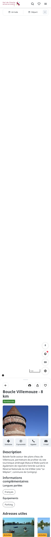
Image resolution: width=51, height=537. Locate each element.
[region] (25, 194)
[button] (25, 12)
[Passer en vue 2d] (45, 362)
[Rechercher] (32, 4)
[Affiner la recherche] (45, 12)
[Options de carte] (45, 354)
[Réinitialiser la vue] (45, 346)
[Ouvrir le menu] (45, 4)
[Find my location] (45, 371)
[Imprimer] (30, 385)
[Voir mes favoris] (39, 3)
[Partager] (37, 385)
